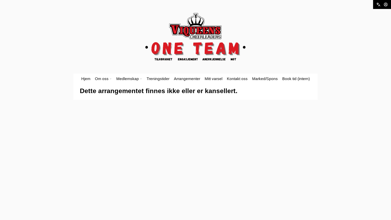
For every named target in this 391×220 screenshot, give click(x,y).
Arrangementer (187, 79)
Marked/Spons (265, 79)
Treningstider (158, 79)
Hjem (85, 79)
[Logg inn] (385, 4)
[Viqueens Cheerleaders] (195, 37)
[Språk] (378, 4)
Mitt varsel (213, 79)
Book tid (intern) (296, 79)
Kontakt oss (237, 79)
